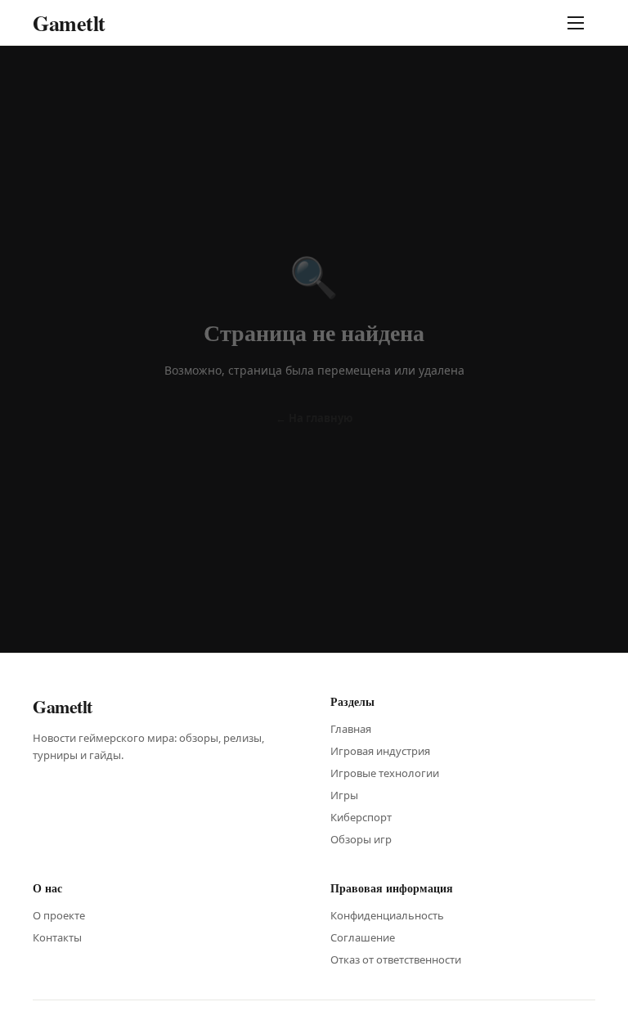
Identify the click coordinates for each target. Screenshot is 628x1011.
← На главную (314, 418)
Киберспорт (361, 817)
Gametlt (69, 22)
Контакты (57, 937)
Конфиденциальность (387, 915)
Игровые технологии (384, 773)
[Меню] (579, 23)
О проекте (59, 915)
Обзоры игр (361, 839)
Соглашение (362, 937)
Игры (344, 795)
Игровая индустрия (380, 751)
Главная (350, 728)
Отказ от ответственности (395, 959)
